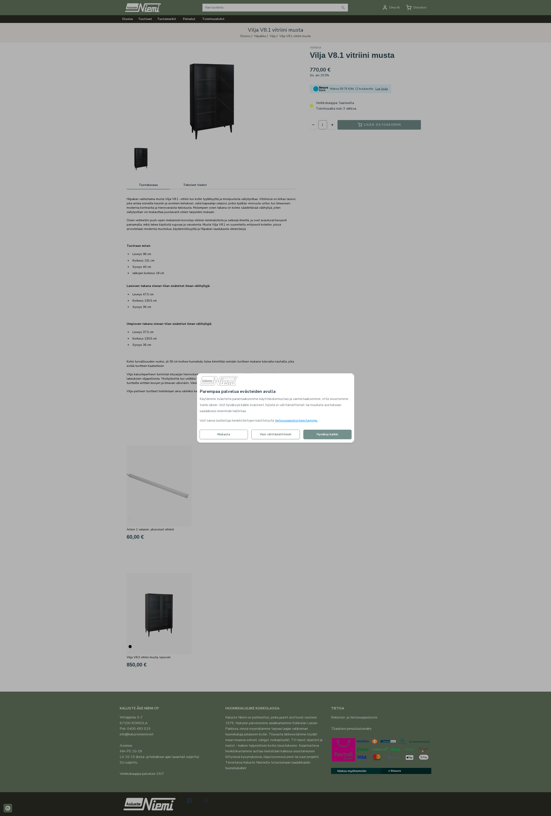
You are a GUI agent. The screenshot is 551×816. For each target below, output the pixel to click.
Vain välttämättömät (275, 434)
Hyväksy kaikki (327, 434)
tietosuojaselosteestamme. (296, 420)
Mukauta (223, 434)
